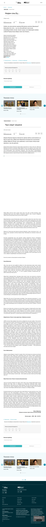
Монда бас (39, 520)
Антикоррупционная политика (20, 516)
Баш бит (5, 7)
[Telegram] (39, 22)
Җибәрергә (31, 87)
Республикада (34, 502)
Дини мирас (19, 504)
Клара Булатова (7, 60)
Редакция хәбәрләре (22, 60)
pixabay (7, 57)
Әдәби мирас (6, 9)
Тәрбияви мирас (19, 502)
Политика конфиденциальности (36, 522)
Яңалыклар (10, 7)
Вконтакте (29, 62)
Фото (3, 499)
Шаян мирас (34, 499)
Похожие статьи (9, 98)
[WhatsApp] (41, 22)
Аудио (3, 502)
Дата (22, 22)
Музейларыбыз (19, 499)
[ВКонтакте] (36, 22)
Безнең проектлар (5, 504)
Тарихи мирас (19, 497)
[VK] (3, 493)
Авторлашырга (13, 87)
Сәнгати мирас (13, 419)
